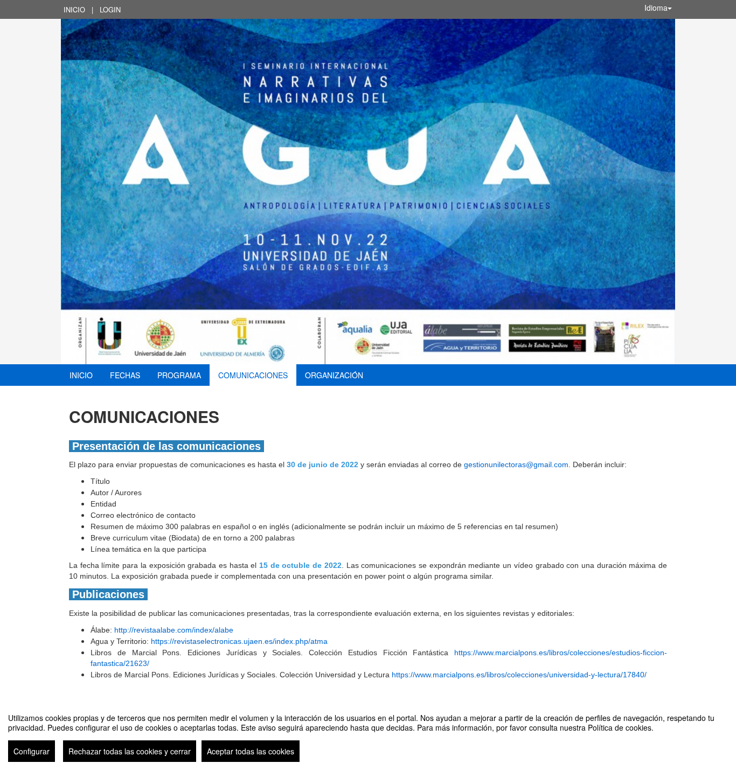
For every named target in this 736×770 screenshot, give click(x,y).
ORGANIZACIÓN (334, 375)
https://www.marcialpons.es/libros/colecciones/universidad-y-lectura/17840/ (519, 674)
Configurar (31, 751)
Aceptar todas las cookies (250, 751)
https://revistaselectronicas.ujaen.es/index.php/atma (239, 641)
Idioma (656, 7)
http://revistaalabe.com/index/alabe (173, 630)
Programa (179, 375)
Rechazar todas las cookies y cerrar (129, 751)
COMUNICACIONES (253, 375)
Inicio (74, 9)
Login (110, 9)
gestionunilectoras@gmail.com (516, 464)
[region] (368, 733)
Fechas (125, 375)
